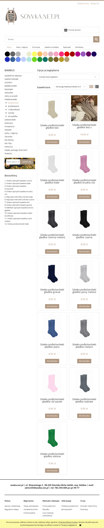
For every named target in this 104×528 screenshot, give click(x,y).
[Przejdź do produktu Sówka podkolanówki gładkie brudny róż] (84, 163)
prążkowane (13, 106)
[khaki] (50, 59)
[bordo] (72, 54)
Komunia (9, 146)
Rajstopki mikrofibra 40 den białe (19, 197)
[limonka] (34, 59)
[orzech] (56, 59)
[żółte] (34, 54)
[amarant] (61, 54)
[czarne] (7, 54)
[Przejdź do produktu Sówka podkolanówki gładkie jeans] (52, 327)
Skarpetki (9, 92)
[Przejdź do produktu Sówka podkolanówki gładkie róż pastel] (52, 382)
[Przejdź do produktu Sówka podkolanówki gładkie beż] (52, 108)
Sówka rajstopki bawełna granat (19, 205)
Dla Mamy (9, 140)
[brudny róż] (50, 54)
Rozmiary (84, 509)
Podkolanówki (11, 99)
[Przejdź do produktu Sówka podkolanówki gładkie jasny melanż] (84, 273)
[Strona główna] (34, 16)
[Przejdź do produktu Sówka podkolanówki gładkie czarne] (84, 218)
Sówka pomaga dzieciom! (16, 150)
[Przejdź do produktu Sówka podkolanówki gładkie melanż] (84, 327)
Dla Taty (8, 143)
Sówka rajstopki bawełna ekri (18, 202)
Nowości (8, 153)
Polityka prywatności (69, 506)
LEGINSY (8, 82)
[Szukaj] (96, 39)
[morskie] (45, 59)
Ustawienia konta (31, 509)
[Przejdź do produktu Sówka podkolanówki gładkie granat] (52, 273)
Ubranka (8, 136)
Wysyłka (46, 509)
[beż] (67, 59)
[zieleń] (40, 59)
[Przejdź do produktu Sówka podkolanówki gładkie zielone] (52, 437)
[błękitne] (23, 59)
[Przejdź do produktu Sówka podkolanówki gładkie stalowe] (84, 382)
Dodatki (8, 129)
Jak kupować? (66, 509)
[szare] (18, 54)
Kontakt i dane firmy (88, 506)
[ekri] (29, 54)
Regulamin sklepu (12, 509)
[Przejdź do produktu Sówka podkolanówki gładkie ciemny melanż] (52, 218)
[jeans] (12, 59)
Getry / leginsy (11, 133)
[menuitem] (9, 47)
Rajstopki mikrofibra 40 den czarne (20, 199)
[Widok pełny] (97, 86)
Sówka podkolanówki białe (18, 224)
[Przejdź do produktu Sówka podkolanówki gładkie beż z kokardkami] (84, 108)
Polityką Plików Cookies (68, 522)
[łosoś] (45, 54)
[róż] (56, 54)
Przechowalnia (29, 513)
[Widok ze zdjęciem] (91, 86)
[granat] (94, 54)
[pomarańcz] (40, 54)
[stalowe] (12, 54)
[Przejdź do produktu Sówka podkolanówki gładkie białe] (52, 163)
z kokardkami (14, 109)
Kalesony (9, 123)
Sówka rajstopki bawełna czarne (19, 180)
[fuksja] (77, 54)
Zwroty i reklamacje (12, 506)
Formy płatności (49, 506)
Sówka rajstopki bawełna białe (18, 183)
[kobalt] (7, 59)
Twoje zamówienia (31, 506)
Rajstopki (9, 89)
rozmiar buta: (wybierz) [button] (48, 77)
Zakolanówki (10, 119)
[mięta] (29, 59)
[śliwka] (88, 54)
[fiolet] (83, 54)
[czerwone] (67, 54)
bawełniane (13, 102)
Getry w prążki (11, 96)
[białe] (23, 54)
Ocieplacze (9, 126)
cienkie (11, 113)
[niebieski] (18, 59)
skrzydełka (12, 116)
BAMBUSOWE (11, 86)
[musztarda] (61, 59)
